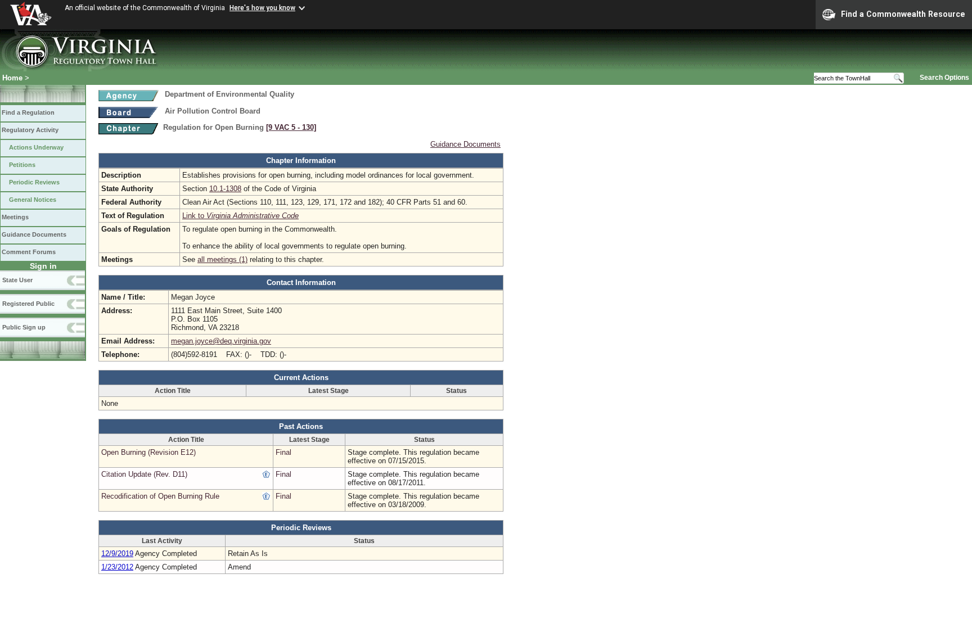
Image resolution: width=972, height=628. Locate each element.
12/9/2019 (117, 553)
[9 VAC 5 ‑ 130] (291, 127)
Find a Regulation (28, 112)
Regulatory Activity (30, 129)
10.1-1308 (225, 188)
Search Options (944, 77)
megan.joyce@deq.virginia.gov (221, 341)
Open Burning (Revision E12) (148, 452)
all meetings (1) (222, 259)
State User (17, 280)
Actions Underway (36, 147)
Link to (240, 215)
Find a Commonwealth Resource (903, 14)
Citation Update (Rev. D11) (144, 474)
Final (283, 452)
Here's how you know (262, 8)
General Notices (32, 199)
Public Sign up (24, 327)
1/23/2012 (117, 567)
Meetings (15, 217)
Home (12, 78)
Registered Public (28, 303)
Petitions (22, 164)
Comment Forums (29, 252)
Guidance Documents (34, 234)
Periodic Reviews (34, 182)
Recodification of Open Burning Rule (160, 496)
